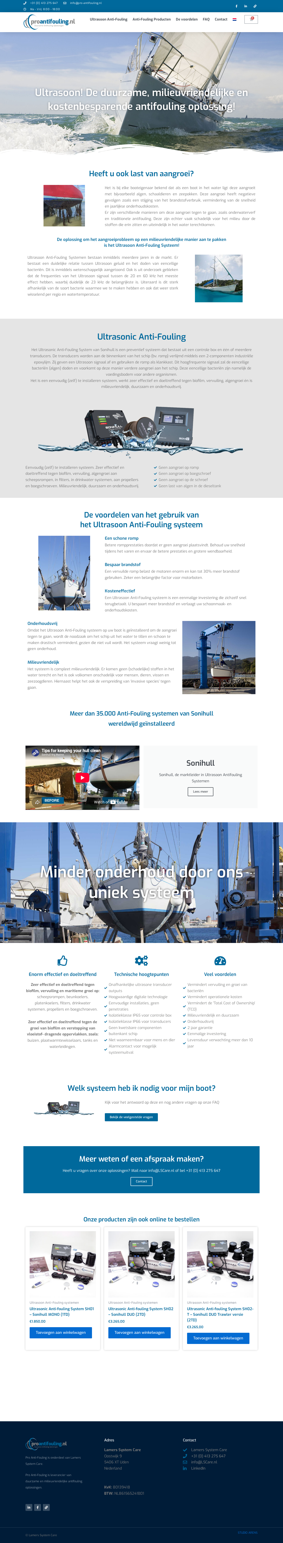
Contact (221, 19)
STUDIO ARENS (248, 1533)
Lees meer (200, 792)
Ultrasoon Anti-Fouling (108, 19)
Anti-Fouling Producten (152, 19)
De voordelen (187, 19)
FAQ (206, 19)
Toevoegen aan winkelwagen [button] (61, 1332)
